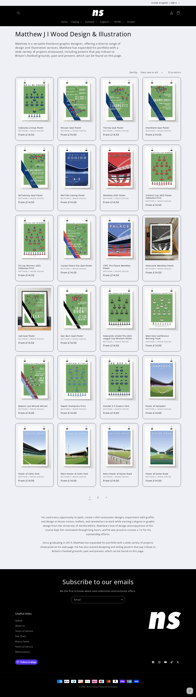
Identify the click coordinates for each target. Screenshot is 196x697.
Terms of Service (24, 631)
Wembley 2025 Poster (114, 195)
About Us (20, 625)
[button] (18, 13)
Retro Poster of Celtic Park (74, 473)
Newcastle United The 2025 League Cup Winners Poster (117, 337)
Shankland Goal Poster (157, 127)
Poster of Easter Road (157, 473)
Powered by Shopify (108, 687)
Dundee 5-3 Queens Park (116, 406)
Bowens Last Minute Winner (33, 406)
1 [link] (90, 497)
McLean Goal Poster (71, 127)
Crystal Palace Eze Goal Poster (76, 265)
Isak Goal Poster (26, 336)
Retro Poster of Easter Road (117, 473)
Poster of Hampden (156, 406)
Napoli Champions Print (73, 406)
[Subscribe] (121, 599)
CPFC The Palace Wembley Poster (116, 267)
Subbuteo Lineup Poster (31, 127)
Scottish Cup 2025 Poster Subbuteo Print (159, 196)
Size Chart (20, 636)
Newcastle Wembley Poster (160, 265)
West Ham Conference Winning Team (157, 337)
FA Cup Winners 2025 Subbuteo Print (29, 267)
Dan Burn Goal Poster (72, 336)
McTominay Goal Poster (30, 195)
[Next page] (106, 497)
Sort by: (134, 72)
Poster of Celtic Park (28, 473)
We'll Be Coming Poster (73, 195)
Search (18, 620)
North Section (93, 687)
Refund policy (22, 651)
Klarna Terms (22, 641)
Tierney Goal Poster (113, 127)
